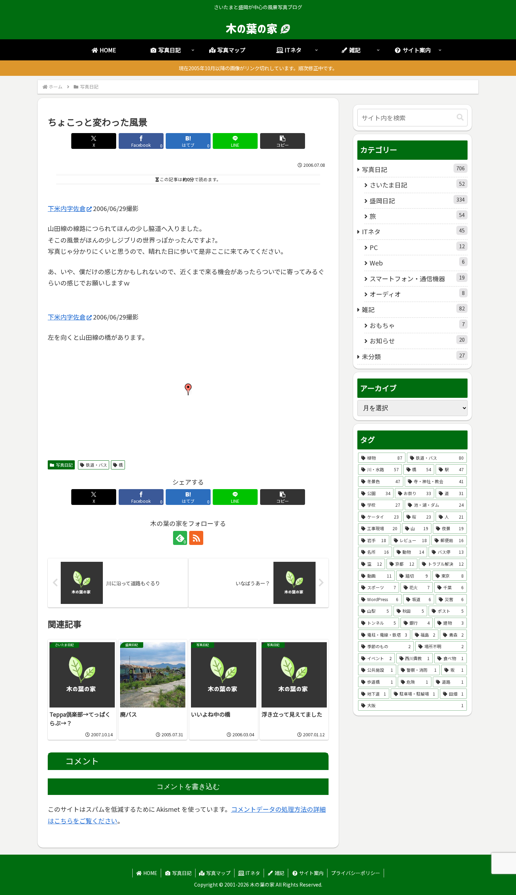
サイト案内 (311, 872)
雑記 (278, 872)
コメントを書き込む (188, 786)
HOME (149, 872)
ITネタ (252, 872)
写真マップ (218, 872)
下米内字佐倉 (67, 208)
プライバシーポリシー (355, 872)
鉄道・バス (96, 465)
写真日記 (64, 465)
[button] (282, 141)
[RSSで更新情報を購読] (196, 538)
